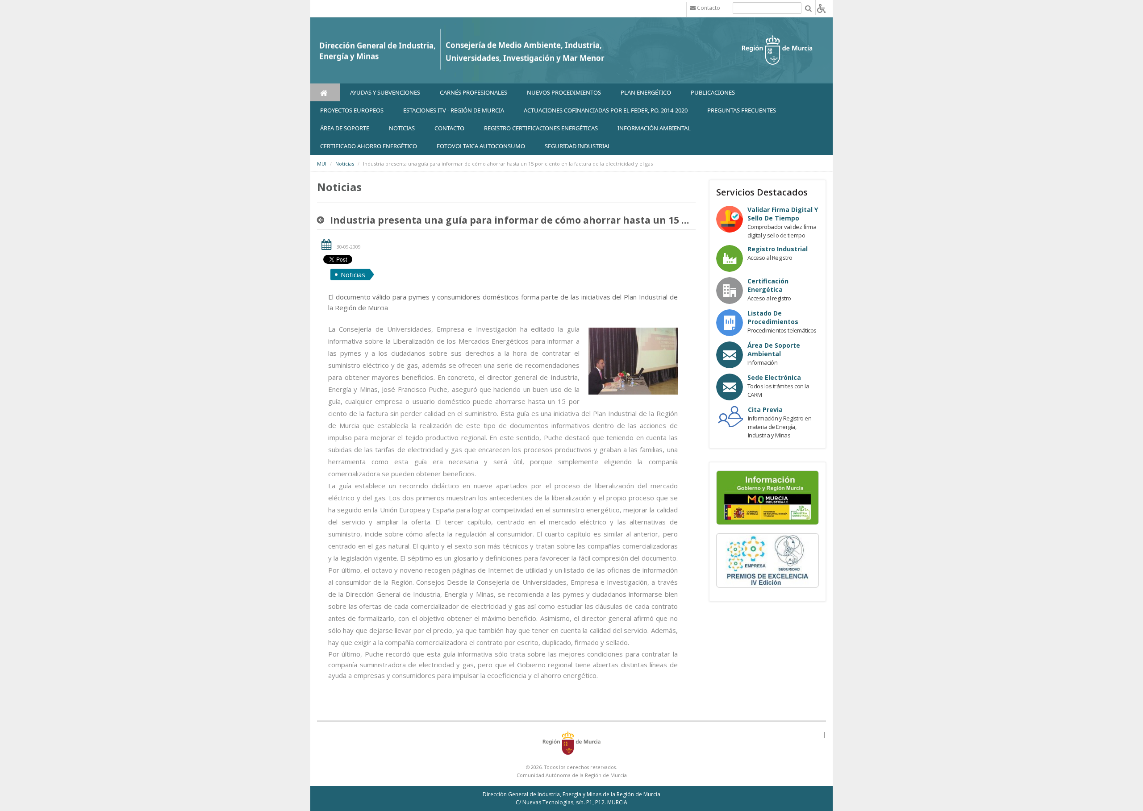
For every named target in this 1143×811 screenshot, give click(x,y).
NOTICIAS (402, 128)
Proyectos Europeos (352, 110)
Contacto (449, 128)
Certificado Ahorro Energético (368, 146)
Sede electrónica (774, 377)
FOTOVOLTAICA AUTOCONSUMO (481, 146)
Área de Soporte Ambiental (773, 349)
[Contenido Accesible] (821, 8)
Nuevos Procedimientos (564, 92)
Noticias (344, 163)
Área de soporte (344, 128)
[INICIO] (325, 92)
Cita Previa (765, 409)
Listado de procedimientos (772, 317)
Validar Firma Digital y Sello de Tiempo (782, 213)
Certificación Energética (767, 285)
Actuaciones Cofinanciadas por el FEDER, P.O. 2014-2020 (606, 110)
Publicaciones (713, 92)
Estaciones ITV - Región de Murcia (453, 110)
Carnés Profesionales (473, 92)
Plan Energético (646, 92)
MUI (321, 163)
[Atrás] (322, 220)
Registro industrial (777, 249)
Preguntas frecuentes (741, 110)
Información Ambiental (654, 128)
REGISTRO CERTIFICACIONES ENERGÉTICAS (541, 128)
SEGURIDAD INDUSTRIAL (578, 146)
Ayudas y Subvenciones (385, 92)
